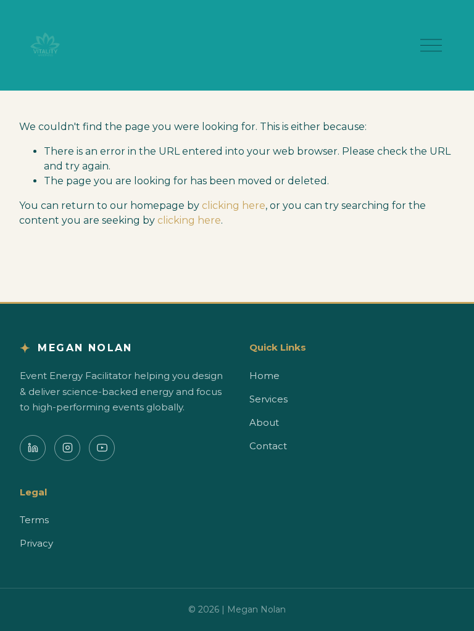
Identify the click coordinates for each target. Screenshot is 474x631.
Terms (34, 520)
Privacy (36, 543)
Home (264, 375)
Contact (268, 446)
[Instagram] (67, 448)
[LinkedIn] (33, 448)
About (264, 422)
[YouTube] (102, 448)
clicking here (233, 205)
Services (268, 399)
